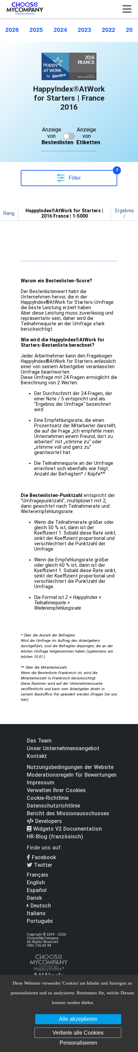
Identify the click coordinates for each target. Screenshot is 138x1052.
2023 (84, 29)
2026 (12, 29)
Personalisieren (78, 1043)
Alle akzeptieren (78, 1019)
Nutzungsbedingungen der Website (70, 767)
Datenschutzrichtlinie (53, 805)
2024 (60, 29)
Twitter (42, 865)
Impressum (40, 782)
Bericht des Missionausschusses (68, 813)
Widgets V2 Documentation (66, 829)
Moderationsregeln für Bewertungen (72, 775)
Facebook (43, 857)
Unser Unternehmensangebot (63, 748)
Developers (47, 821)
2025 (36, 29)
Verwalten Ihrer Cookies (56, 790)
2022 (108, 29)
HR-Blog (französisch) (55, 836)
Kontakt (37, 756)
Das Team (39, 740)
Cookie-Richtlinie (48, 798)
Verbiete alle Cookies (78, 1033)
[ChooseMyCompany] (48, 973)
